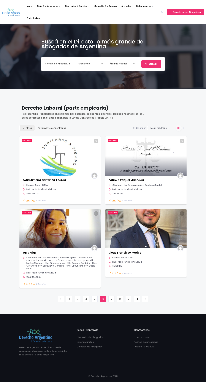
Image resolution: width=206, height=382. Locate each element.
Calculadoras (143, 6)
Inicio (29, 6)
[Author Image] (94, 176)
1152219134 (117, 266)
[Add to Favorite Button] (96, 141)
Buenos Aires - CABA (37, 185)
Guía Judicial (34, 18)
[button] (23, 156)
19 (137, 298)
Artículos (126, 6)
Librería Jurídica (85, 342)
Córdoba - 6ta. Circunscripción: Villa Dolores (56, 263)
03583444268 (33, 277)
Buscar (153, 64)
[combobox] (90, 64)
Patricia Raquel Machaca (126, 180)
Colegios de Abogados (90, 346)
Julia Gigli (29, 252)
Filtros (29, 127)
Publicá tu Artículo (144, 346)
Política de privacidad (146, 342)
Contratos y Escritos (76, 6)
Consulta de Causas (105, 6)
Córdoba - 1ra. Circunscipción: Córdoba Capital (137, 185)
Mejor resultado (159, 127)
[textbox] (84, 63)
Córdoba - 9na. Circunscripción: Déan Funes (60, 267)
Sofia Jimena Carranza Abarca (44, 180)
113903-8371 (32, 193)
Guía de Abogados (47, 6)
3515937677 (118, 193)
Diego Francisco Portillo (124, 252)
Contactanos (141, 337)
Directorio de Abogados (90, 337)
